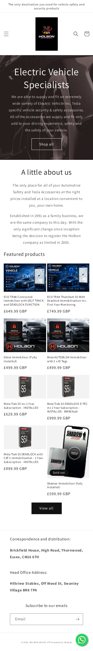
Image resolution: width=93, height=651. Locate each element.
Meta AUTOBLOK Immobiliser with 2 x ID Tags (67, 359)
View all (46, 508)
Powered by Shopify (61, 642)
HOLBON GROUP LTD (40, 642)
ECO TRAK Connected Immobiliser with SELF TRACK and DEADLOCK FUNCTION (24, 300)
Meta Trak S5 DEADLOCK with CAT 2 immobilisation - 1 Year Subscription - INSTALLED (23, 458)
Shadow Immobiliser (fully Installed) (65, 485)
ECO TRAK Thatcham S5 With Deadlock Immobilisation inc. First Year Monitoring (67, 300)
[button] (6, 33)
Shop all (46, 144)
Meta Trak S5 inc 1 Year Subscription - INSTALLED (21, 406)
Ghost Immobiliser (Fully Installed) (20, 359)
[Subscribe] (77, 619)
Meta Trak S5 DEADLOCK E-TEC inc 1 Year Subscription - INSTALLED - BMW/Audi (67, 407)
